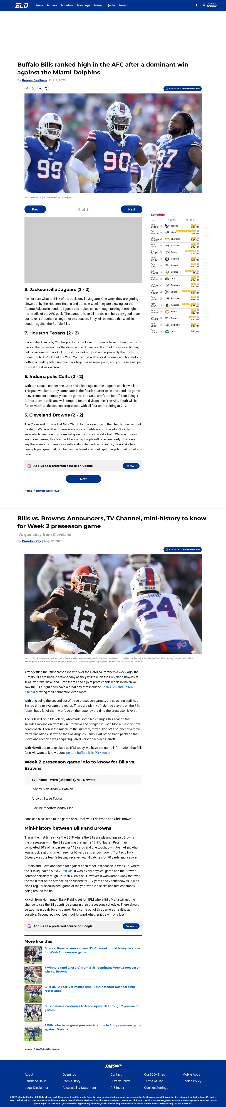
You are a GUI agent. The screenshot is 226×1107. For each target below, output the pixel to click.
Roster (98, 5)
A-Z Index (117, 1088)
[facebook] (196, 5)
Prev (35, 209)
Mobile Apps (191, 1074)
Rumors (52, 5)
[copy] (46, 88)
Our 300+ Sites (154, 1074)
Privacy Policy (120, 1081)
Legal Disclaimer (36, 1088)
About (29, 1074)
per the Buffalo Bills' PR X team (88, 753)
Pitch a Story (71, 1081)
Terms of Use (153, 1081)
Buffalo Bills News (47, 490)
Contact (116, 1074)
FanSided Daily (35, 1081)
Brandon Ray (31, 541)
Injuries (110, 5)
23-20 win (66, 871)
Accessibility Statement (79, 1088)
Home (28, 490)
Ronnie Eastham (34, 80)
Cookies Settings (156, 1088)
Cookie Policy (191, 1081)
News (39, 5)
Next (131, 209)
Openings (69, 1074)
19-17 (96, 842)
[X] (203, 5)
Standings (83, 5)
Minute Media (25, 1097)
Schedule (67, 5)
